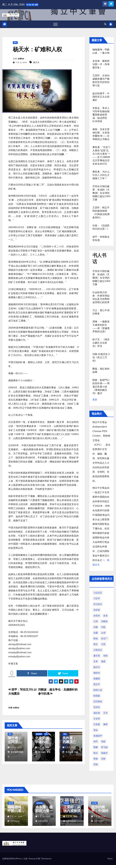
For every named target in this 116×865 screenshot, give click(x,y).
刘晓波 (104, 621)
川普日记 (97, 650)
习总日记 (97, 593)
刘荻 (103, 627)
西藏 (95, 747)
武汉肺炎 (97, 701)
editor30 (15, 821)
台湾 (103, 633)
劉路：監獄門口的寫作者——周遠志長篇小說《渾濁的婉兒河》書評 (101, 387)
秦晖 (105, 724)
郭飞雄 (104, 747)
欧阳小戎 (97, 690)
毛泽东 (96, 707)
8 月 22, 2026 (100, 816)
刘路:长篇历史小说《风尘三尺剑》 (101, 357)
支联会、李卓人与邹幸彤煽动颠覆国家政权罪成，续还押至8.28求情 (101, 115)
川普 (103, 644)
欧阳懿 (96, 696)
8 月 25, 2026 (16, 816)
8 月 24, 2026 (44, 816)
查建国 (96, 678)
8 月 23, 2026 (72, 816)
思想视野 (39, 734)
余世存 (96, 615)
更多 (94, 399)
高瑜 (95, 764)
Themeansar (46, 858)
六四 (95, 621)
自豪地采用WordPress (12, 858)
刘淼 (95, 627)
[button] (105, 24)
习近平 (96, 598)
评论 (15, 42)
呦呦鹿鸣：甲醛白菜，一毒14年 (16, 811)
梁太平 (96, 684)
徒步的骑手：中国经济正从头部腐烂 (101, 96)
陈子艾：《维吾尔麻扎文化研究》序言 (101, 342)
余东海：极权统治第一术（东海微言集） (101, 64)
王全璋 (96, 718)
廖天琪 (96, 655)
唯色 (95, 638)
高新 (103, 758)
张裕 (105, 655)
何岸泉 (96, 610)
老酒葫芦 (97, 736)
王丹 (105, 713)
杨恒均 (96, 673)
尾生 (95, 644)
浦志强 (96, 713)
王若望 (96, 724)
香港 (95, 758)
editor (21, 58)
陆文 (95, 753)
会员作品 (39, 803)
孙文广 (104, 638)
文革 (95, 661)
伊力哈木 (97, 604)
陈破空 (104, 753)
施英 (103, 661)
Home (110, 858)
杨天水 (36, 62)
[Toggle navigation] (55, 24)
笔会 (95, 730)
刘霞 (95, 633)
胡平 (95, 741)
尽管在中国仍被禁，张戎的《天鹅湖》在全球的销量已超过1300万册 (101, 193)
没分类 (10, 803)
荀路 (103, 741)
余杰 (105, 615)
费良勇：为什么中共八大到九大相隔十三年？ (101, 175)
